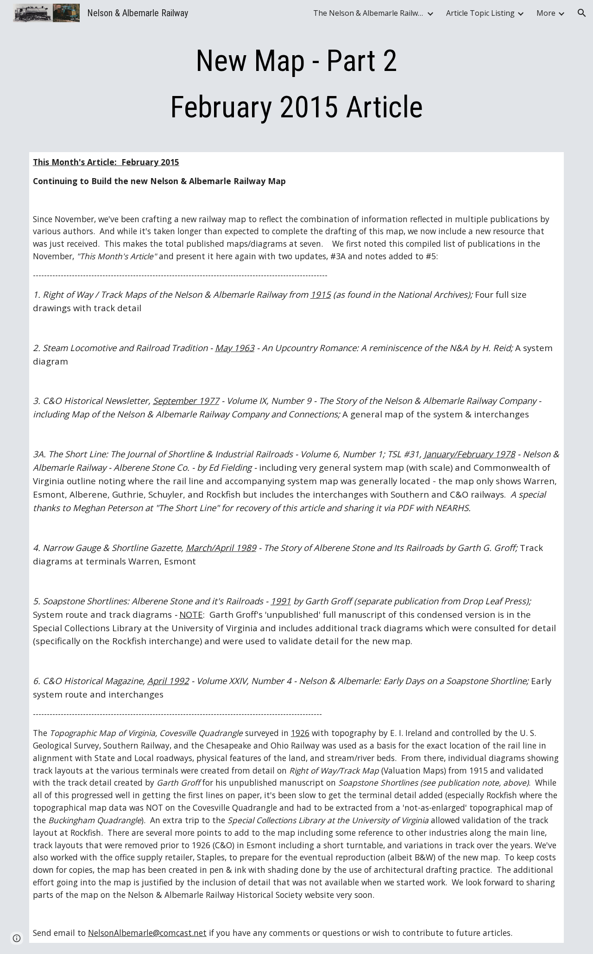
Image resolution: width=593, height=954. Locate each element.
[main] (296, 84)
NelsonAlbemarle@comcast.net (147, 932)
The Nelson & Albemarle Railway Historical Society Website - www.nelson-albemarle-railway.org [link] (368, 13)
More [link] (545, 13)
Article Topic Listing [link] (480, 13)
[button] (582, 13)
